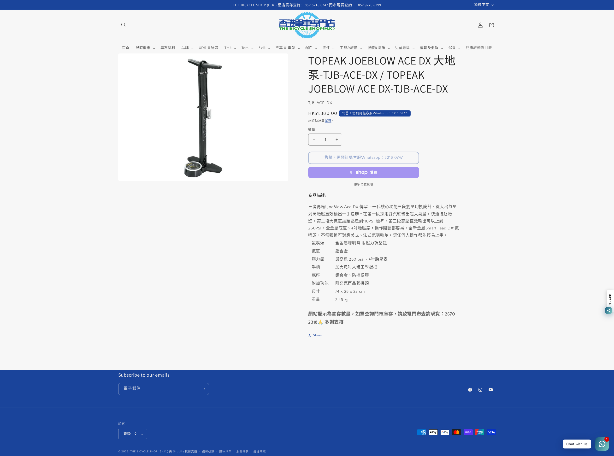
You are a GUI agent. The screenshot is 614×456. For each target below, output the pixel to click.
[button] (123, 24)
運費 (328, 121)
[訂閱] (202, 389)
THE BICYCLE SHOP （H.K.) (149, 451)
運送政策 (260, 451)
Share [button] (317, 335)
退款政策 (208, 451)
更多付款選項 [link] (363, 184)
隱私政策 (225, 451)
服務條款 (242, 451)
